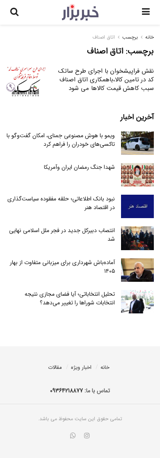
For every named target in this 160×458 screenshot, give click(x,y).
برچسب (130, 37)
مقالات (55, 367)
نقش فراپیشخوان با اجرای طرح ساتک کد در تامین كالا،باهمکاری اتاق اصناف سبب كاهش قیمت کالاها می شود (106, 79)
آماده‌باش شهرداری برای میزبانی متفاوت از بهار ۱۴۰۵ (62, 267)
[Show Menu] (146, 12)
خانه (149, 37)
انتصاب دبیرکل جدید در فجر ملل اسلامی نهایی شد (62, 235)
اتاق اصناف (103, 37)
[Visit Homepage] (80, 12)
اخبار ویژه (81, 367)
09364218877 (66, 390)
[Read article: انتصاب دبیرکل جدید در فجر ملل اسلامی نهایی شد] (137, 238)
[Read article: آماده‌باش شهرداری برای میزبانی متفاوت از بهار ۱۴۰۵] (137, 270)
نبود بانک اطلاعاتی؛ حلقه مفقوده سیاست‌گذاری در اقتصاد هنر (61, 203)
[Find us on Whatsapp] (73, 436)
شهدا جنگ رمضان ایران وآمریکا (79, 167)
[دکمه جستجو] (14, 12)
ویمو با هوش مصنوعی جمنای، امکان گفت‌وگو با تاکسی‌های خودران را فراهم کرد (61, 140)
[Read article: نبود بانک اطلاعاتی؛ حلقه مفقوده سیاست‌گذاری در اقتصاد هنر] (137, 206)
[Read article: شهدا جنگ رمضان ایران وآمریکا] (137, 174)
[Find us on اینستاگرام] (87, 436)
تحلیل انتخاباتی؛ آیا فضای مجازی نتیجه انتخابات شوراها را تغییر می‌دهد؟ (70, 298)
